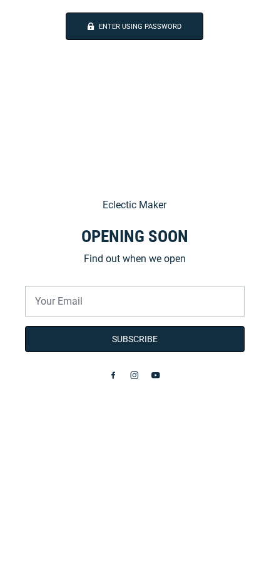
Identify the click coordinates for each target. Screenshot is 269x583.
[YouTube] (155, 375)
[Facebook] (113, 375)
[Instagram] (134, 375)
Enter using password (140, 27)
